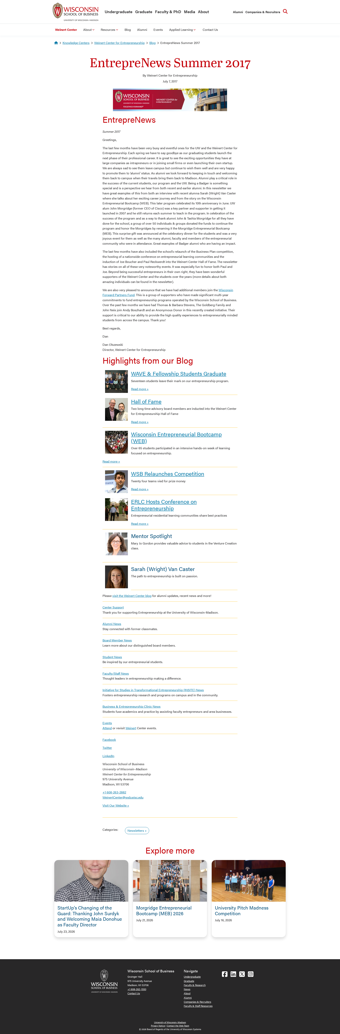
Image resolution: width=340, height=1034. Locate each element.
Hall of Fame (146, 401)
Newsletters (136, 830)
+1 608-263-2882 (114, 792)
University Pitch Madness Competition (241, 910)
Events (158, 29)
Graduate (143, 11)
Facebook (109, 739)
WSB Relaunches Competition (167, 473)
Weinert (131, 728)
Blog (128, 29)
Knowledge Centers (76, 42)
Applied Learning (181, 29)
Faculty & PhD (168, 11)
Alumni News (112, 623)
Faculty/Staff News (116, 673)
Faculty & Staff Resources (198, 1006)
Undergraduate (118, 11)
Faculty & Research (195, 985)
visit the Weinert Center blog (132, 595)
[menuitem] (117, 11)
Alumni (238, 12)
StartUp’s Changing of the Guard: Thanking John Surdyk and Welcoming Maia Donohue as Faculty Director (89, 916)
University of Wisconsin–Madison (170, 1022)
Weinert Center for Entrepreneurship (119, 42)
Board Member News (117, 640)
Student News (112, 657)
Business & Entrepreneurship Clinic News (132, 706)
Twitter (107, 747)
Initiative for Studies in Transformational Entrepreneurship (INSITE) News (153, 690)
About (203, 11)
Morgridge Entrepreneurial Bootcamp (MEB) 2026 (164, 910)
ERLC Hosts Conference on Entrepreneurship (164, 504)
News (187, 989)
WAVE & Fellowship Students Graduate (178, 373)
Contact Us (210, 29)
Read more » (140, 389)
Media (189, 11)
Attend (107, 728)
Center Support (113, 607)
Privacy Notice (158, 1025)
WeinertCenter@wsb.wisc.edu (123, 797)
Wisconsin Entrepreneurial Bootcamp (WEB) (176, 437)
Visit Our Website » (116, 805)
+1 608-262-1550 (137, 989)
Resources (108, 29)
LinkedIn (108, 756)
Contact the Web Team (178, 1025)
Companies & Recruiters (262, 12)
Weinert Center (66, 29)
